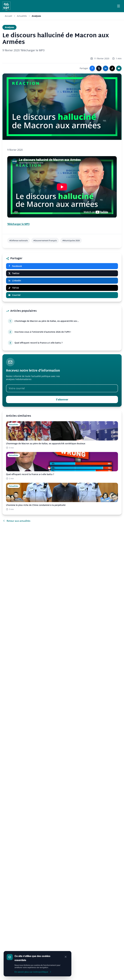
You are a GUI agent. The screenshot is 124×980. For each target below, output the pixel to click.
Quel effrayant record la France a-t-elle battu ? (38, 342)
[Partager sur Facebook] (92, 68)
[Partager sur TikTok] (112, 68)
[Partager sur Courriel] (119, 68)
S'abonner (62, 399)
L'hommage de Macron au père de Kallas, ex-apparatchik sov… (47, 321)
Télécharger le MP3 (18, 224)
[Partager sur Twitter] (99, 68)
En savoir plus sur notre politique (31, 971)
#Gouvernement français (45, 240)
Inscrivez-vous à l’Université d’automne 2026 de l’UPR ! (43, 331)
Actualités (22, 15)
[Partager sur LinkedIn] (105, 68)
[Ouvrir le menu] (119, 6)
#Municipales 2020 (71, 240)
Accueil (8, 15)
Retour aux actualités (18, 520)
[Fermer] (65, 956)
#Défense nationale (18, 240)
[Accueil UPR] (6, 6)
